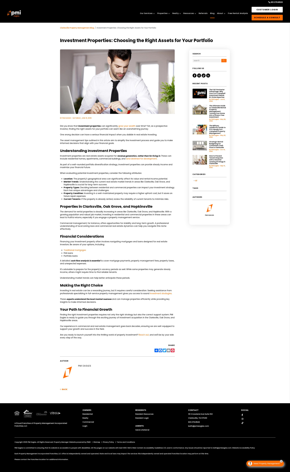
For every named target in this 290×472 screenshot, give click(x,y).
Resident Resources (144, 414)
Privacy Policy (108, 442)
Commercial (88, 422)
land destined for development (141, 158)
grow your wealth (126, 126)
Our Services (146, 13)
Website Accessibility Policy (243, 448)
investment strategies (161, 293)
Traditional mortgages (75, 250)
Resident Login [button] (142, 418)
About (220, 13)
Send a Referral (142, 430)
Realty (175, 13)
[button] (195, 75)
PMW (89, 442)
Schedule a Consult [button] (267, 17)
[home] (14, 13)
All (196, 180)
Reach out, (144, 334)
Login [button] (84, 426)
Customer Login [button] (267, 9)
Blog (212, 13)
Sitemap (96, 442)
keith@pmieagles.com (198, 426)
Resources (188, 13)
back (64, 389)
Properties (162, 13)
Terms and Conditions (126, 442)
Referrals (203, 13)
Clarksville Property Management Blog (77, 28)
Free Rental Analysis (238, 13)
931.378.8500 (277, 2)
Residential (87, 414)
